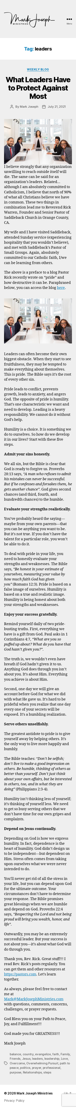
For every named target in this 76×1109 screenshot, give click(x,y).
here (61, 287)
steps (47, 1072)
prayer (36, 1068)
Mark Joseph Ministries (35, 1093)
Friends (15, 1059)
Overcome (17, 1063)
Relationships (32, 1072)
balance (15, 1054)
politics (25, 1068)
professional (51, 1068)
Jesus (26, 1059)
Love (64, 1059)
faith (55, 1054)
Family (65, 1054)
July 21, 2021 (57, 106)
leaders (37, 1059)
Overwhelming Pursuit (42, 1063)
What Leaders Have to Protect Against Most (38, 88)
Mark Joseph (29, 106)
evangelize (43, 1054)
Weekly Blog (38, 69)
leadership (51, 1059)
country (28, 1054)
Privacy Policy (14, 1100)
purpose (15, 1072)
